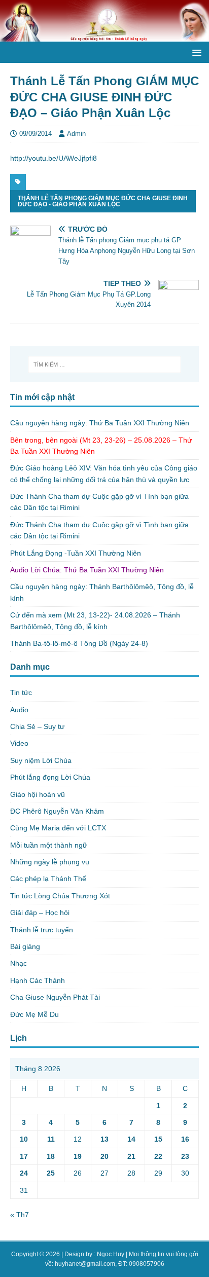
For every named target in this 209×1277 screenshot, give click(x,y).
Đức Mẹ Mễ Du (34, 1014)
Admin (76, 133)
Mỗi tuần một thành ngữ (48, 845)
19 (78, 1156)
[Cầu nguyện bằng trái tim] (104, 36)
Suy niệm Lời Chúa (41, 760)
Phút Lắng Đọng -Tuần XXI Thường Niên (75, 553)
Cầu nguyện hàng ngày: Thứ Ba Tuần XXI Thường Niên (99, 423)
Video (19, 743)
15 (158, 1139)
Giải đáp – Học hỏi (39, 912)
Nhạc (18, 963)
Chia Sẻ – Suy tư (37, 726)
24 (24, 1173)
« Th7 (19, 1215)
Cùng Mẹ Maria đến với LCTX (58, 828)
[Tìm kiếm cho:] (105, 364)
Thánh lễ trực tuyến (41, 930)
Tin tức (21, 692)
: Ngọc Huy (109, 1254)
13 (104, 1139)
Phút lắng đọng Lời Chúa (50, 777)
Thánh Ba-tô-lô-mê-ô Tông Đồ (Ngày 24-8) (79, 643)
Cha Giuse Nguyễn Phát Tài (55, 997)
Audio (19, 710)
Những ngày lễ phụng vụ (49, 862)
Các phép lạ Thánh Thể (48, 878)
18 (51, 1156)
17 (24, 1156)
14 (131, 1139)
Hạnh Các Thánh (37, 980)
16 (185, 1139)
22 (158, 1156)
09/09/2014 (35, 133)
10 (24, 1139)
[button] (195, 52)
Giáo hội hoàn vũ (37, 794)
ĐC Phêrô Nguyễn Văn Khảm (57, 811)
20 (104, 1156)
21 (131, 1156)
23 (185, 1156)
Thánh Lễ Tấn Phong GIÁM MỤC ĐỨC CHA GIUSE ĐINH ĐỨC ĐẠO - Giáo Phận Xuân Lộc (103, 201)
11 (51, 1139)
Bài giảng (25, 946)
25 (51, 1173)
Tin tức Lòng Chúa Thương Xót (60, 896)
